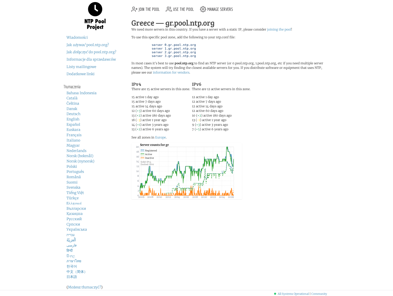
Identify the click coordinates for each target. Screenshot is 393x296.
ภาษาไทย (74, 261)
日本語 (72, 276)
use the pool (183, 7)
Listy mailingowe (81, 67)
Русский (74, 219)
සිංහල (71, 256)
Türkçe (73, 198)
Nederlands (76, 151)
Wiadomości (77, 37)
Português (75, 171)
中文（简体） (77, 271)
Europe (160, 137)
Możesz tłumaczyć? (84, 287)
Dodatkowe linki (81, 74)
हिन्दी (70, 250)
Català (72, 98)
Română (74, 177)
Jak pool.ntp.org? (88, 45)
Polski (72, 166)
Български (76, 208)
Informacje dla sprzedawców (91, 59)
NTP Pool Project (95, 16)
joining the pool (279, 29)
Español (73, 124)
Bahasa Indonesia (82, 93)
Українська (77, 229)
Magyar (73, 145)
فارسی (72, 245)
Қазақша (75, 213)
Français (74, 135)
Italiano (73, 140)
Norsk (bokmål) (80, 156)
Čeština (73, 103)
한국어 (72, 266)
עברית (71, 234)
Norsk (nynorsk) (80, 161)
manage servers (219, 7)
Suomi (72, 182)
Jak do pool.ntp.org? (91, 52)
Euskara (73, 129)
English (73, 119)
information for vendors (171, 72)
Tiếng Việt (75, 193)
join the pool (149, 7)
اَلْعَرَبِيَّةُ (71, 240)
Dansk (72, 109)
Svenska (73, 187)
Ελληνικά (74, 203)
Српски (73, 224)
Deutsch (73, 114)
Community (319, 294)
